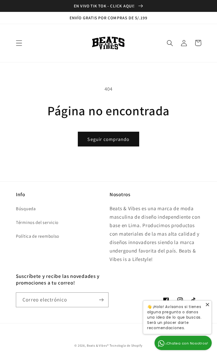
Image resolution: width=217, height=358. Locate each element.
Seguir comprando (108, 139)
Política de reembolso (37, 236)
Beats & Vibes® (98, 345)
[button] (19, 43)
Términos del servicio (37, 222)
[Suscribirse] (101, 299)
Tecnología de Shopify (126, 345)
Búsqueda (26, 209)
